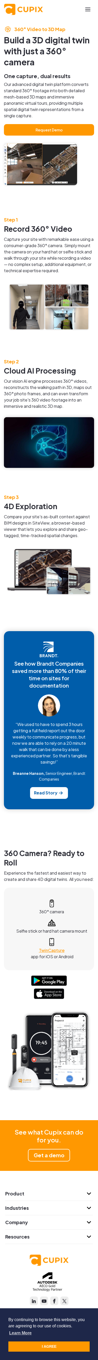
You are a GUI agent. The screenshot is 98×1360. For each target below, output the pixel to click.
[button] (88, 9)
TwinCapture (52, 950)
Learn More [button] (20, 1333)
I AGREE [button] (49, 1346)
